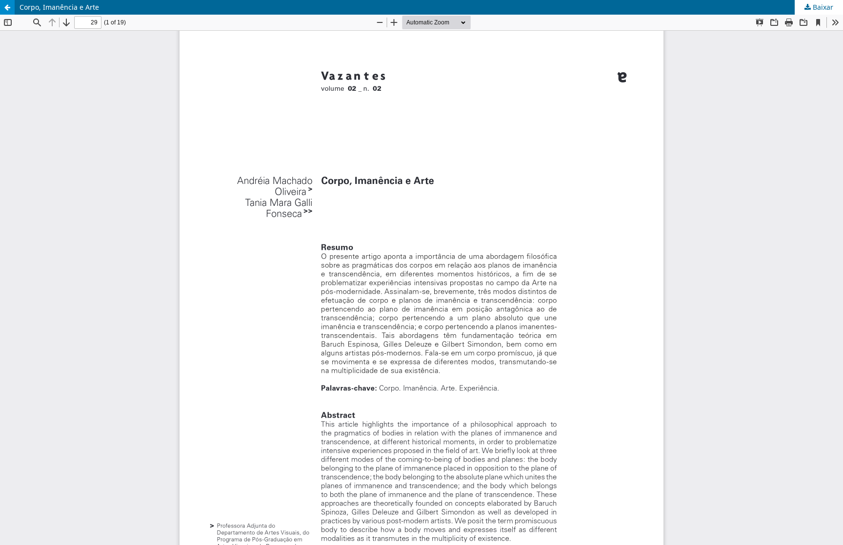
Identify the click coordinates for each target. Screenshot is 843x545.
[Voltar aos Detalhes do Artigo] (7, 7)
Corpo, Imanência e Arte (59, 7)
